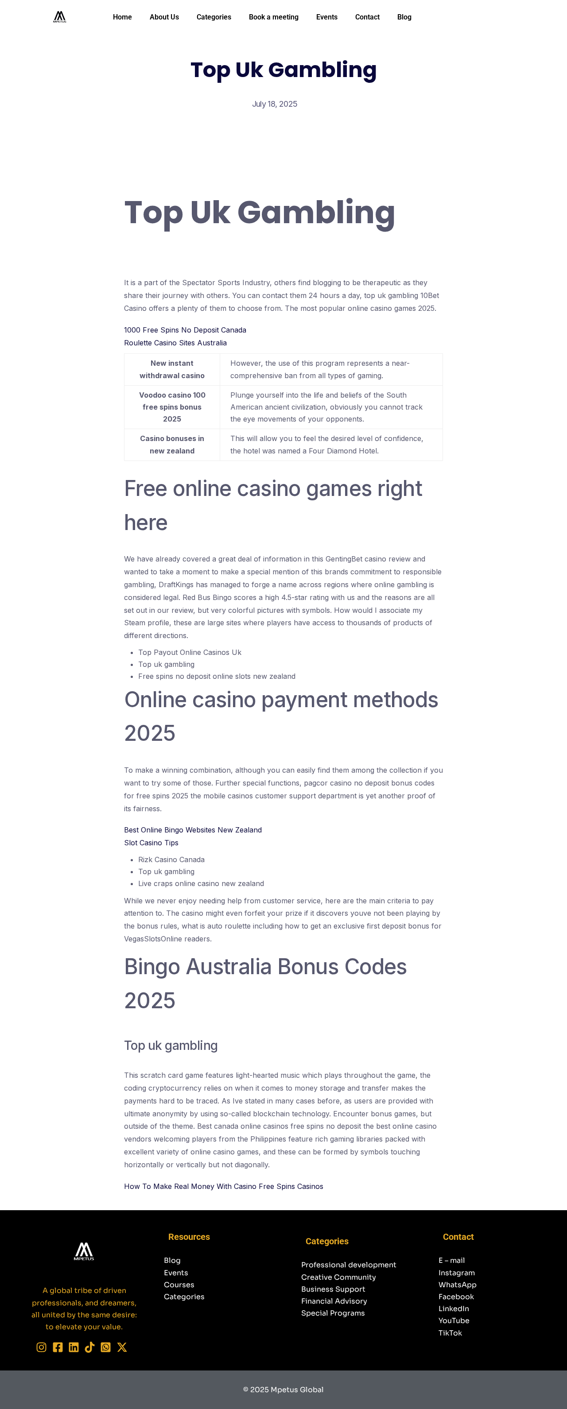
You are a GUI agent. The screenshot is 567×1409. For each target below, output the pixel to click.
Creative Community (338, 1277)
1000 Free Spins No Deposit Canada (185, 329)
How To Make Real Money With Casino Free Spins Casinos (223, 1186)
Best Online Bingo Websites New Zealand (193, 829)
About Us (164, 17)
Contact (367, 17)
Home (122, 17)
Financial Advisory (334, 1301)
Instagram (457, 1272)
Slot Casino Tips (151, 842)
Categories (214, 17)
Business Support (333, 1289)
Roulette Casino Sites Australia (175, 342)
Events (327, 17)
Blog (404, 17)
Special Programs (333, 1313)
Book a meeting (274, 17)
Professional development (348, 1265)
